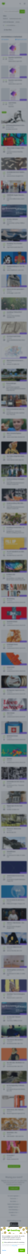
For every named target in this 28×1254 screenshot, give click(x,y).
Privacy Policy (14, 1245)
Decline (4, 1250)
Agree (21, 1250)
